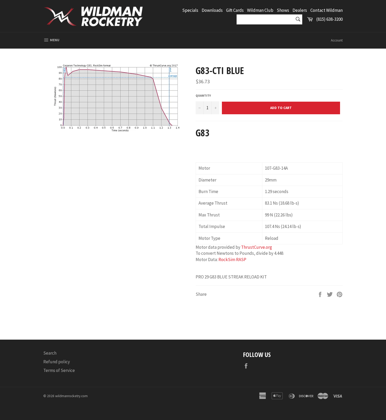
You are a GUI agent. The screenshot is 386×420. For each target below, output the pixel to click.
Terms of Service (59, 370)
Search (49, 353)
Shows (283, 10)
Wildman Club (260, 10)
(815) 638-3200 (329, 19)
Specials (190, 10)
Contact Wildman (326, 10)
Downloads (212, 10)
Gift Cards (235, 10)
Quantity (203, 95)
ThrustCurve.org (256, 247)
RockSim (226, 259)
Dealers (300, 10)
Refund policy (56, 362)
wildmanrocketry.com (71, 396)
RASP (241, 259)
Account (337, 40)
